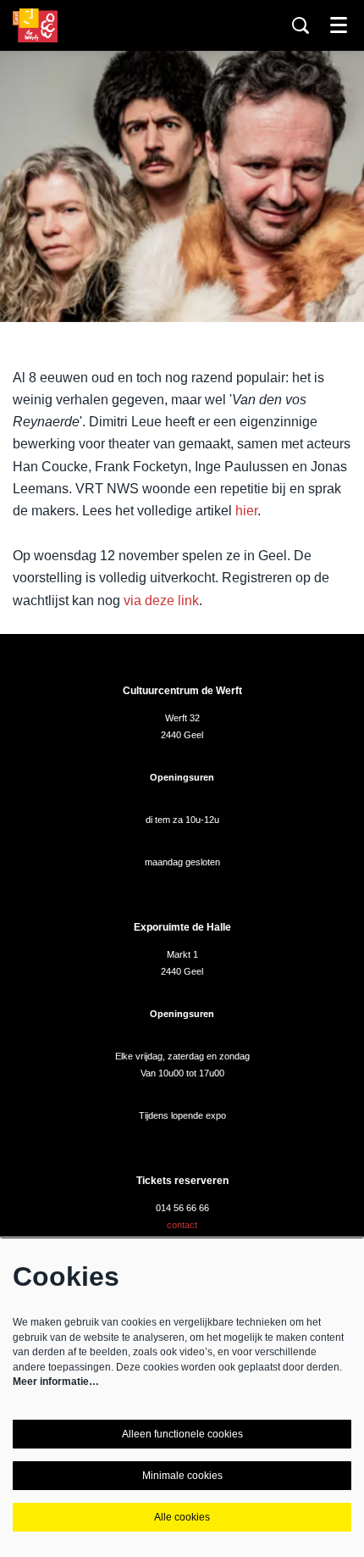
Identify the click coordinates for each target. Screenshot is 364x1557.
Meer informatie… (56, 1381)
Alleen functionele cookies (182, 1434)
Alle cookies (182, 1517)
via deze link (161, 600)
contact (182, 1225)
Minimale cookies (182, 1476)
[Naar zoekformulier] (300, 25)
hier (246, 510)
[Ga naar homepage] (35, 25)
